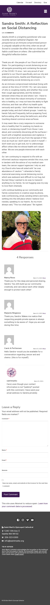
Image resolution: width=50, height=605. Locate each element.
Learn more (19, 554)
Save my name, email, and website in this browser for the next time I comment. (25, 484)
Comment (5, 419)
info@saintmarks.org (14, 540)
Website (4, 470)
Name (4, 450)
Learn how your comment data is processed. (25, 505)
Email (4, 460)
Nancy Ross (9, 277)
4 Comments (9, 33)
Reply (44, 278)
